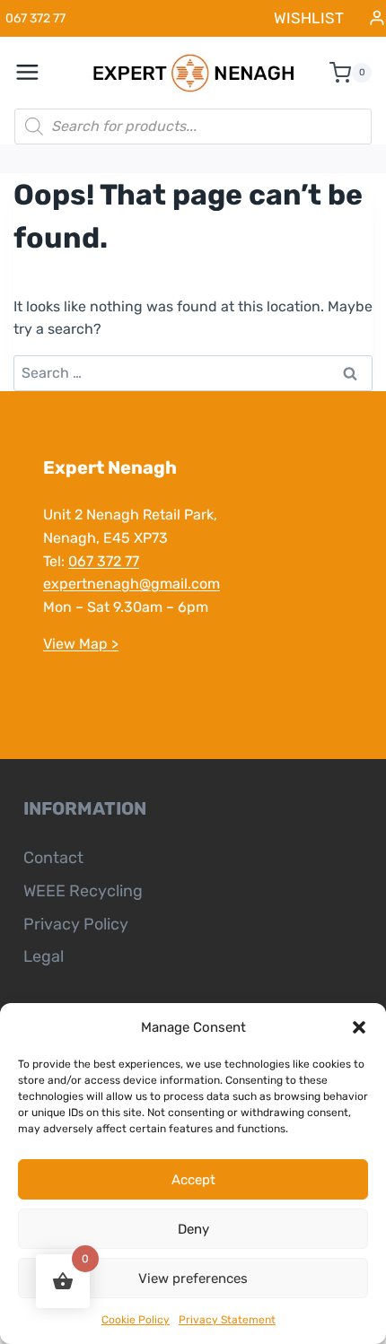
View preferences (193, 1278)
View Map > (80, 643)
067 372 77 (103, 561)
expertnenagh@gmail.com (131, 583)
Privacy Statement (227, 1319)
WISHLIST (309, 18)
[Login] (377, 18)
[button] (359, 1027)
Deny (193, 1229)
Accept (193, 1180)
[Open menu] (36, 73)
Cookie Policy (135, 1319)
